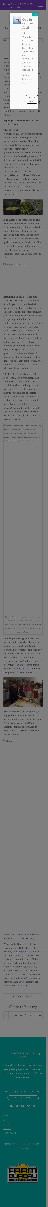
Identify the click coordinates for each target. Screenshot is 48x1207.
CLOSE (35, 14)
